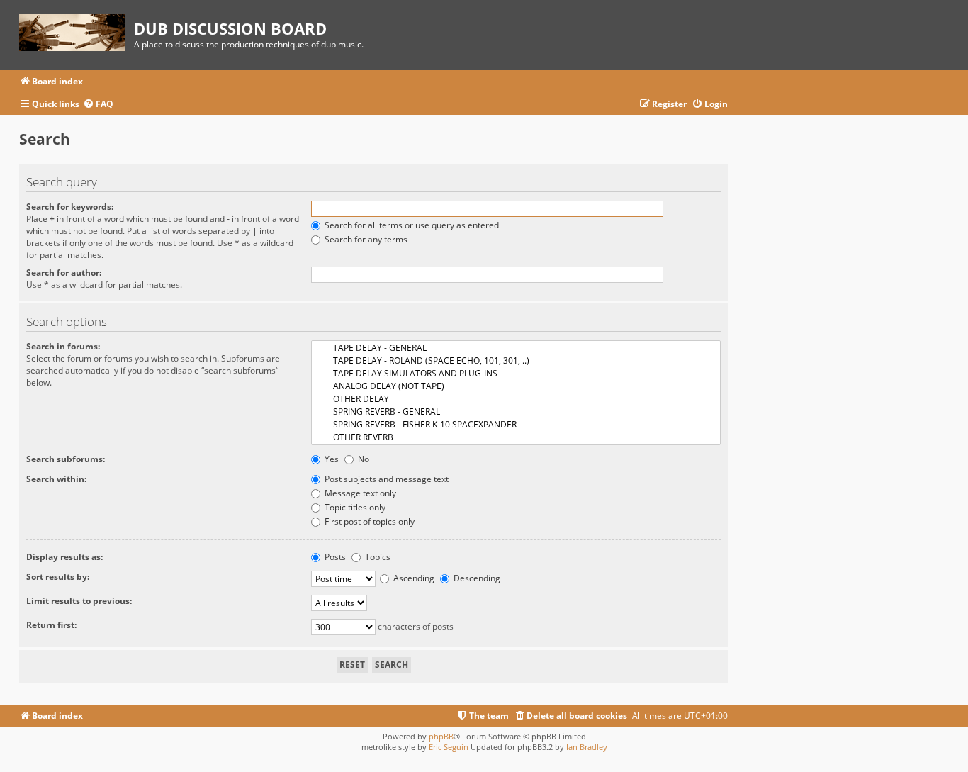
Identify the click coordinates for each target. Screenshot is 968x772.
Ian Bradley (586, 747)
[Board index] (76, 30)
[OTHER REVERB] (516, 437)
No (362, 459)
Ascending (412, 578)
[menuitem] (98, 104)
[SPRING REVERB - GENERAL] (516, 411)
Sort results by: (57, 577)
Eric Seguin (448, 747)
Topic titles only (353, 507)
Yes (330, 459)
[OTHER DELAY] (516, 399)
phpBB (441, 736)
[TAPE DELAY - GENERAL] (516, 348)
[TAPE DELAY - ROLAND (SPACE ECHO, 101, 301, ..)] (516, 360)
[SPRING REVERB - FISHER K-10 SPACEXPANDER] (516, 424)
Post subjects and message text (385, 479)
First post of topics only (368, 521)
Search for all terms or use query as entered (410, 225)
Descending (475, 578)
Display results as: (64, 557)
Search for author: (63, 273)
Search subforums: (65, 459)
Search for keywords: (69, 207)
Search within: (56, 479)
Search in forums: (63, 346)
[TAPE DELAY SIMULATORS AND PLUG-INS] (516, 373)
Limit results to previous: (79, 601)
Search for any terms (364, 239)
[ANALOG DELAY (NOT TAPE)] (516, 386)
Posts (334, 557)
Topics (376, 557)
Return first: (51, 625)
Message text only (359, 493)
